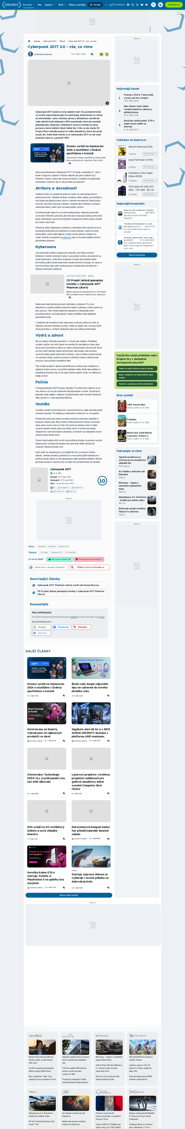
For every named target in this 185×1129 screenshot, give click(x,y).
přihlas (74, 617)
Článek (62, 41)
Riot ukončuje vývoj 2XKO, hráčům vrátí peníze (140, 1077)
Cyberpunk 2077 (49, 41)
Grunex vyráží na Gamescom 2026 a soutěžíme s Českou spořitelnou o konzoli (84, 150)
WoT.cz (122, 503)
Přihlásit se (174, 5)
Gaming (37, 41)
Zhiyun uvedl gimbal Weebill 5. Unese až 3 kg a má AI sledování (142, 1116)
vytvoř (102, 617)
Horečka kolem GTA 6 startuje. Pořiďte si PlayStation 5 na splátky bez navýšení (45, 878)
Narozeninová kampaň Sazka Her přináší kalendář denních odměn (91, 830)
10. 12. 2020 (57, 473)
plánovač (67, 237)
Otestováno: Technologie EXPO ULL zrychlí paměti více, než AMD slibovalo (46, 778)
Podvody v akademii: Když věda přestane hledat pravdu (75, 1080)
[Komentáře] (92, 54)
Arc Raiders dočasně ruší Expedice (132, 473)
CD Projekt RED (64, 477)
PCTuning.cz (124, 466)
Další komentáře (137, 255)
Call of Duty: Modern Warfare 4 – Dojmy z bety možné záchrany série (109, 1068)
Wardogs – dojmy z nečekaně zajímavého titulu (130, 486)
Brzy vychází (125, 395)
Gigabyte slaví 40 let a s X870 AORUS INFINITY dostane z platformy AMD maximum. (91, 733)
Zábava (74, 870)
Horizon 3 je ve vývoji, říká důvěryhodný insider (107, 1077)
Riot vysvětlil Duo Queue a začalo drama (141, 1058)
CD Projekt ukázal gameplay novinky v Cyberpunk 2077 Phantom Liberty (84, 284)
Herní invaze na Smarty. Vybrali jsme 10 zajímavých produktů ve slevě (44, 733)
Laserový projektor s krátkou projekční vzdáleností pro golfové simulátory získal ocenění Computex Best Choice (91, 782)
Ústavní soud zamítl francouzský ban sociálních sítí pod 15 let (108, 1116)
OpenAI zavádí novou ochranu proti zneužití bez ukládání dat (132, 460)
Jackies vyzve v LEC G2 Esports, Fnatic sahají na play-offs (140, 1068)
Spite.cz (122, 492)
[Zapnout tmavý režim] (160, 4)
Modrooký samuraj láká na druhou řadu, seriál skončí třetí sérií (41, 1060)
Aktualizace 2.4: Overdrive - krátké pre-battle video (132, 498)
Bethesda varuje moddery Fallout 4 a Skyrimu (132, 510)
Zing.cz (122, 477)
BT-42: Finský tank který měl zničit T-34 (41, 1122)
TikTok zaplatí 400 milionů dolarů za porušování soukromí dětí (74, 1071)
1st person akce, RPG (65, 483)
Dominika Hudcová (43, 54)
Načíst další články (69, 895)
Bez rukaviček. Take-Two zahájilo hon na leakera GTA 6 (42, 1077)
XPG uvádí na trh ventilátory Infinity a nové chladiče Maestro (45, 830)
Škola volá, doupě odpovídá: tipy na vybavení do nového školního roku (90, 687)
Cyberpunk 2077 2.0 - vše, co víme (82, 41)
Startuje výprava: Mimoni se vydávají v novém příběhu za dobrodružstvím (90, 878)
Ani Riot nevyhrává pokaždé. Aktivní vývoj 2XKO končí (41, 1069)
